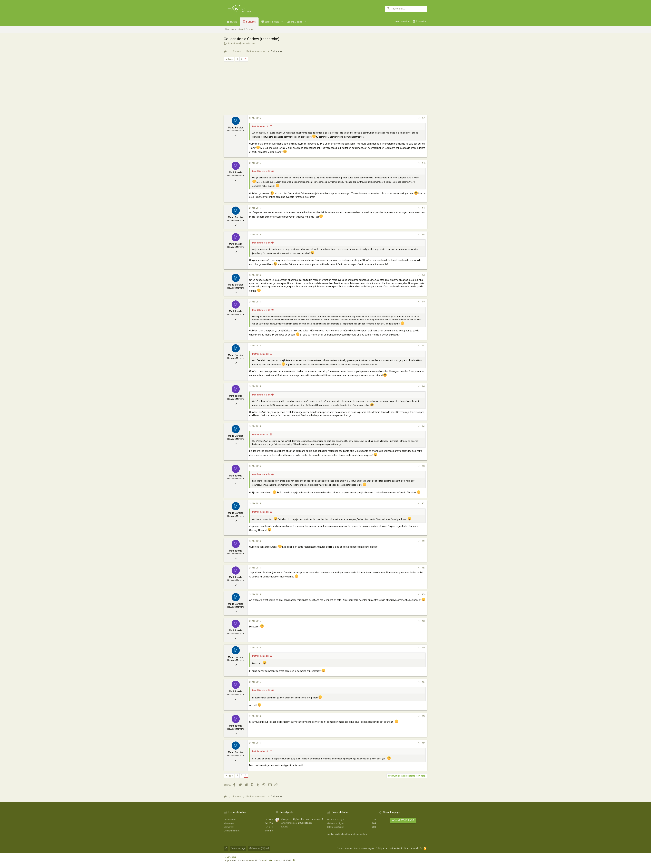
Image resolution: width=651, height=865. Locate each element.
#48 (424, 386)
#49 (424, 426)
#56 (424, 647)
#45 (424, 275)
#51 (424, 503)
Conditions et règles (364, 848)
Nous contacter (344, 848)
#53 (424, 568)
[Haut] (421, 848)
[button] (282, 21)
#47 (424, 345)
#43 (424, 208)
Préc (230, 59)
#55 (424, 621)
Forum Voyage (238, 848)
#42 (424, 163)
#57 (424, 682)
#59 (424, 743)
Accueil (414, 848)
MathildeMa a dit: (260, 126)
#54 (424, 594)
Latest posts (286, 812)
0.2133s (268, 860)
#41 (424, 118)
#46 (424, 302)
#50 (424, 466)
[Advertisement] (325, 89)
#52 (424, 541)
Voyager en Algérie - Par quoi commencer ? (302, 819)
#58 (424, 716)
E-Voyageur (230, 857)
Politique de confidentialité (389, 848)
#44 (424, 234)
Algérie (284, 826)
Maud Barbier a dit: (261, 171)
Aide (406, 848)
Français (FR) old (260, 848)
